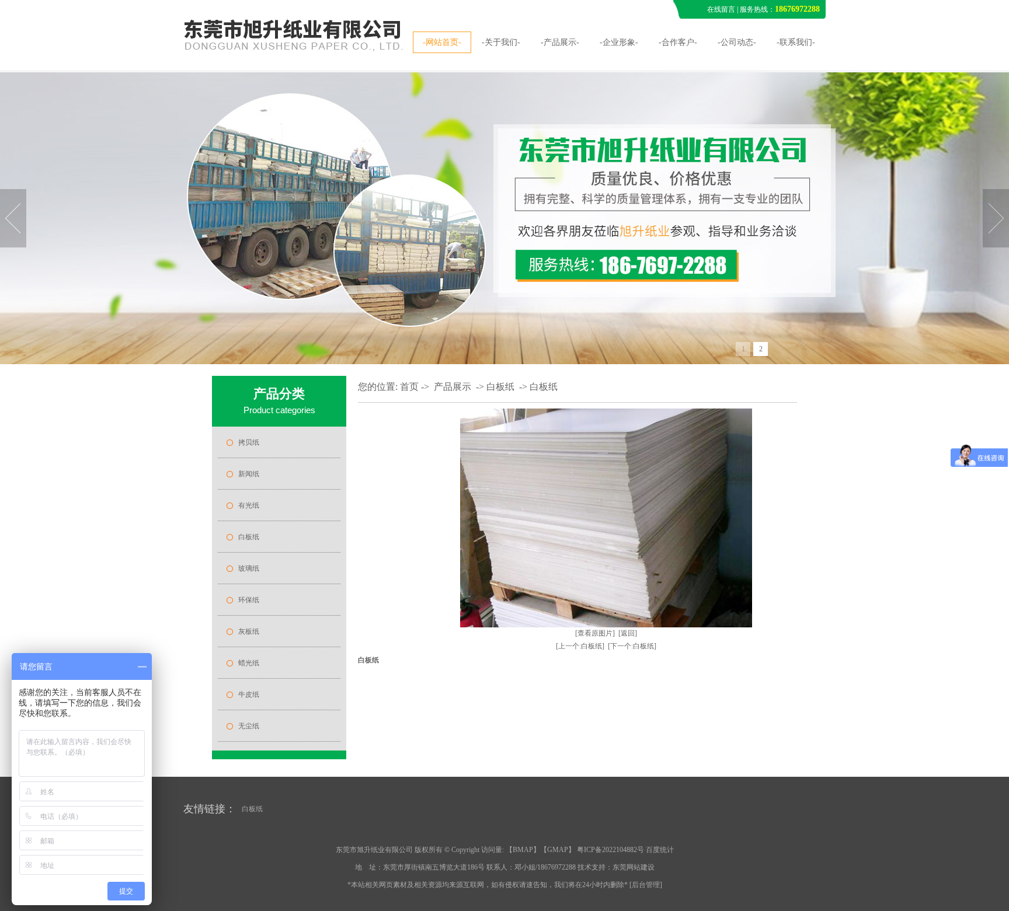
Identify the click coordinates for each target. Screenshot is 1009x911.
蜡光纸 (248, 663)
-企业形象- (619, 42)
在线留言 (721, 9)
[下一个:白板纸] (632, 646)
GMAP (557, 850)
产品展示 (452, 387)
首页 (409, 387)
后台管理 (646, 885)
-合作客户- (678, 42)
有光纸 (248, 505)
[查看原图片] (595, 633)
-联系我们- (796, 42)
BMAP (523, 850)
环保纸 (248, 600)
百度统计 (660, 850)
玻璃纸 (248, 568)
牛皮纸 (248, 694)
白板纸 (248, 537)
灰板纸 (248, 631)
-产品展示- (560, 42)
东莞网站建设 (634, 867)
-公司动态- (737, 42)
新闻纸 (248, 474)
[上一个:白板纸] (580, 646)
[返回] (627, 633)
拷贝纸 (248, 442)
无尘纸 (248, 726)
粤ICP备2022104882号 (610, 850)
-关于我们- (501, 42)
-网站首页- (442, 42)
